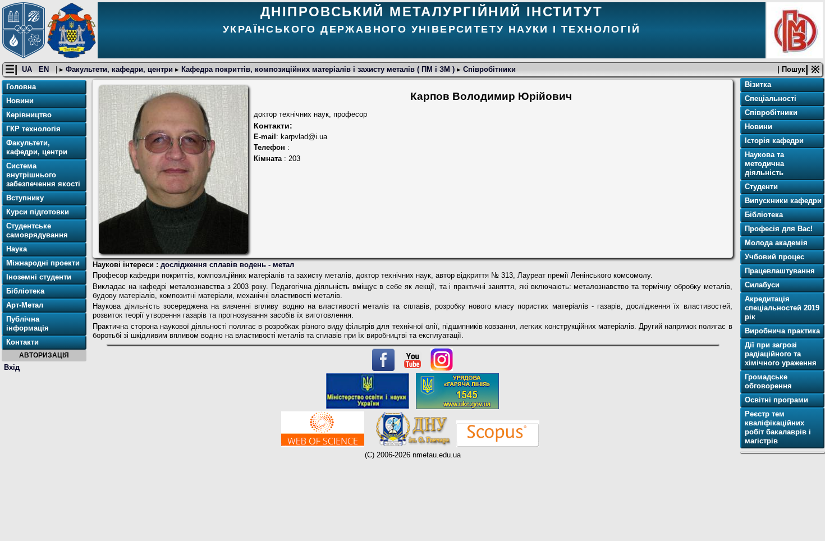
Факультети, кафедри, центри (119, 69)
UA (28, 69)
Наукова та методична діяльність (764, 163)
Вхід (12, 367)
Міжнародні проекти (43, 263)
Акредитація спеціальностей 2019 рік (782, 308)
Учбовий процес (774, 257)
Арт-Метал (24, 305)
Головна (21, 86)
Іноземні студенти (38, 277)
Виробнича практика (782, 331)
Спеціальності (770, 98)
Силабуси (762, 285)
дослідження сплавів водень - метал (227, 264)
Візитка (758, 84)
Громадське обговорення (768, 381)
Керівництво (29, 115)
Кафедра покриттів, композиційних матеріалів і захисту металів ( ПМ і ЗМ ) (318, 69)
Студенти (761, 186)
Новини (20, 101)
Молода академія (776, 243)
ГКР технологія (33, 129)
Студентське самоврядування (37, 230)
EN (45, 69)
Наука (16, 249)
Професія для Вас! (779, 228)
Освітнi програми (776, 400)
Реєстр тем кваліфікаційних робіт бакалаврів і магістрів (778, 427)
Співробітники (488, 69)
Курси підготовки (37, 212)
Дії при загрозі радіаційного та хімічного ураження (781, 354)
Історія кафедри (774, 140)
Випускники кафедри (783, 200)
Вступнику (25, 198)
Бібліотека (25, 291)
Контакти (22, 342)
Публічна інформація (27, 323)
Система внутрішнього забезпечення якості (43, 175)
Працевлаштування (780, 271)
